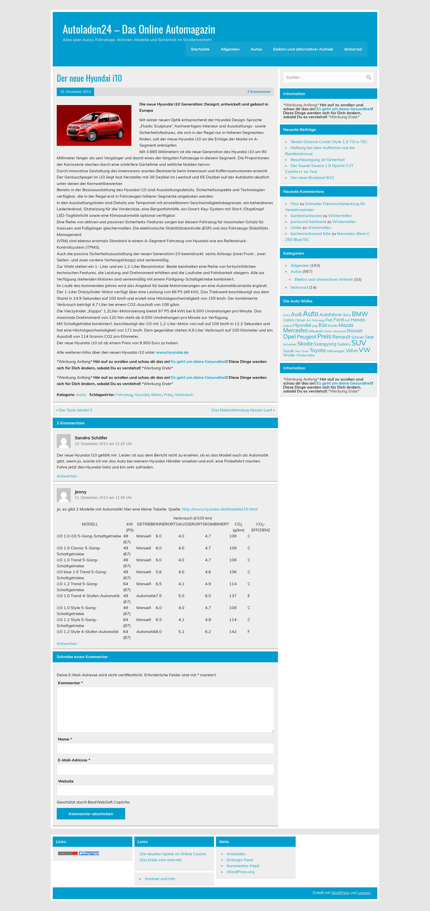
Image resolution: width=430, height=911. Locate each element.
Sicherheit (289, 344)
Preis (168, 394)
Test (297, 351)
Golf (347, 320)
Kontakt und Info (160, 878)
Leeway (364, 893)
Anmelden (236, 853)
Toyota (317, 350)
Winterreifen (340, 215)
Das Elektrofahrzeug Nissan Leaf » (243, 409)
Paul (295, 203)
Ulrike (296, 227)
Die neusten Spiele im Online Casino (173, 853)
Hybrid (287, 326)
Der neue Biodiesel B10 (312, 177)
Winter (289, 354)
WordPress (340, 893)
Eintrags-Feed (240, 859)
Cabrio (288, 320)
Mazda (346, 325)
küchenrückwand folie (311, 233)
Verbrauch (184, 394)
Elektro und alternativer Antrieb (303, 49)
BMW (360, 314)
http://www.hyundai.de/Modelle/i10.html (220, 509)
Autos (256, 49)
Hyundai (141, 394)
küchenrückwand (306, 215)
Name (65, 739)
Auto (311, 313)
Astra (286, 315)
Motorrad (353, 49)
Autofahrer (331, 314)
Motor (156, 394)
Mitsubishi (316, 331)
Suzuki (288, 350)
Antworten (67, 475)
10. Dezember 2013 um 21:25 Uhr (103, 444)
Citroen (300, 320)
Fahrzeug (124, 394)
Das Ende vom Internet (161, 859)
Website (66, 781)
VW (365, 350)
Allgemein (230, 49)
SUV (358, 342)
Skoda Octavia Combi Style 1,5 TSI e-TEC (329, 141)
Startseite (200, 49)
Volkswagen (335, 351)
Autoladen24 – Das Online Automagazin (139, 29)
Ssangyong (325, 343)
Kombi (333, 325)
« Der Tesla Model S (74, 409)
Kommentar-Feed (243, 865)
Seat (369, 337)
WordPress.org (241, 871)
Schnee (357, 337)
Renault (341, 337)
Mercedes (295, 330)
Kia (323, 324)
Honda (358, 320)
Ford (339, 320)
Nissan (355, 330)
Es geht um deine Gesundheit (199, 361)
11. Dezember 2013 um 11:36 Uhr (103, 497)
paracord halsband (308, 221)
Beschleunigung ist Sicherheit (318, 159)
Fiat (329, 319)
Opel (289, 336)
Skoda (305, 343)
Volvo (352, 350)
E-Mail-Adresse (74, 760)
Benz (347, 315)
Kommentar (70, 683)
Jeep (315, 326)
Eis (309, 320)
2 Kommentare (258, 91)
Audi (296, 314)
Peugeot (306, 336)
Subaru (343, 344)
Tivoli (305, 351)
